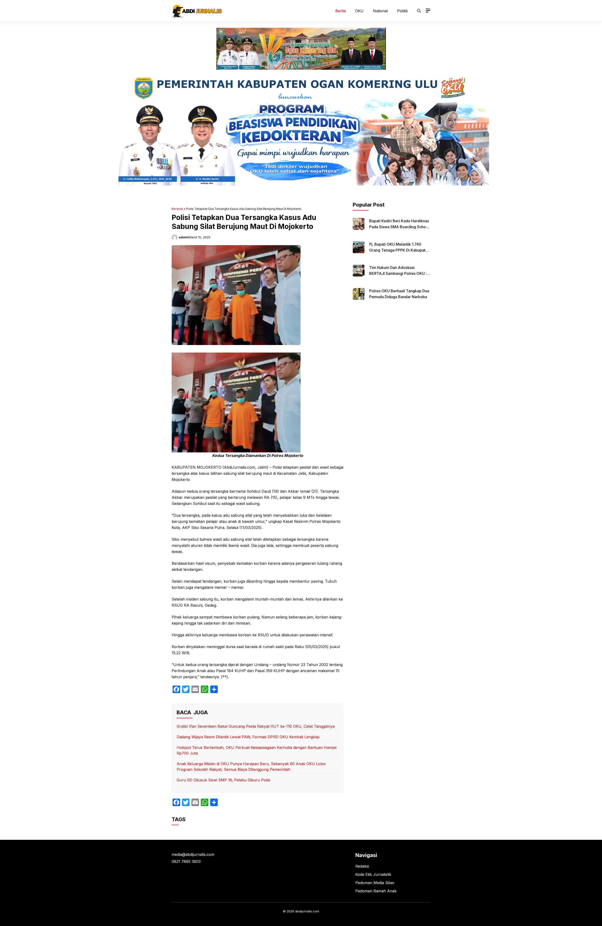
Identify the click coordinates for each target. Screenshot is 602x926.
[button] (419, 11)
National (380, 10)
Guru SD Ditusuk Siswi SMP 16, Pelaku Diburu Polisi (223, 780)
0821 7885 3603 (186, 861)
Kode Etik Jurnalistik (373, 874)
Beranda (177, 209)
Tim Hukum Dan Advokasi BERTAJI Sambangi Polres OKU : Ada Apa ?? (398, 273)
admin (184, 237)
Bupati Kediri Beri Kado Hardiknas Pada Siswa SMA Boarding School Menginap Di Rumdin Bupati (399, 227)
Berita (340, 10)
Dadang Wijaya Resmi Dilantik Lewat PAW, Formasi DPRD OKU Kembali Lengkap (248, 737)
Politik (402, 10)
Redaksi (362, 866)
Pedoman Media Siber (375, 882)
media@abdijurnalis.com (193, 854)
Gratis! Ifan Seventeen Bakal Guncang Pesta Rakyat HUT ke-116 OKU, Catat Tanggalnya (256, 726)
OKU (359, 10)
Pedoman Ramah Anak (375, 891)
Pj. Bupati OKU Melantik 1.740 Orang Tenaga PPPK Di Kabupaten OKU (399, 250)
